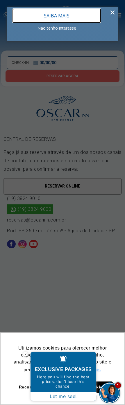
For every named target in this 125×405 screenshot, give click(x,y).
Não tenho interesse (57, 28)
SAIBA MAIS (56, 15)
